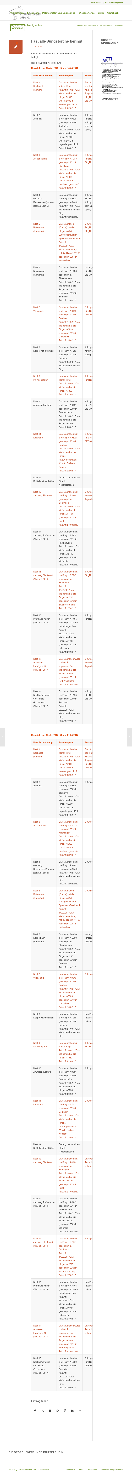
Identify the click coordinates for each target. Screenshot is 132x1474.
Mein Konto (96, 2)
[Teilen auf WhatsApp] (57, 1410)
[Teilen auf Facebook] (35, 1410)
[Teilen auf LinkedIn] (72, 1410)
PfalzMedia (44, 1469)
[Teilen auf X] (42, 1410)
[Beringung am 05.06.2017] (2, 737)
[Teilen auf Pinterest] (65, 1410)
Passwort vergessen (114, 2)
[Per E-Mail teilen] (80, 1410)
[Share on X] (50, 1410)
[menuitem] (96, 3)
